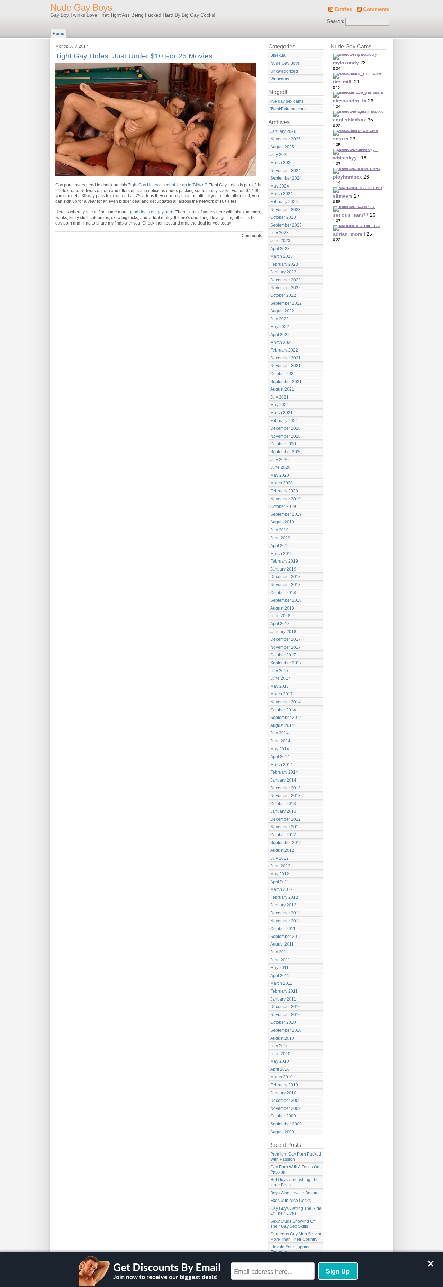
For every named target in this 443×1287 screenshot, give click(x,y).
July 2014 (279, 733)
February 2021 (284, 420)
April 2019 (280, 545)
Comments (376, 9)
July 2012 (279, 858)
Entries (343, 9)
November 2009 (285, 1108)
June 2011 (280, 960)
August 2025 (282, 147)
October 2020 (283, 443)
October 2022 (283, 295)
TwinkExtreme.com (288, 109)
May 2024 (279, 186)
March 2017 (281, 694)
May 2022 (279, 326)
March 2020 (281, 483)
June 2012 (280, 866)
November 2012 (285, 826)
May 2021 (279, 404)
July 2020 (279, 459)
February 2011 (284, 991)
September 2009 (286, 1124)
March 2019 (281, 553)
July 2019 (279, 530)
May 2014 (279, 749)
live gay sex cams (287, 101)
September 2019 (286, 514)
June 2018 (280, 615)
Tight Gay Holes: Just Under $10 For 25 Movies (134, 56)
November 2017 (285, 647)
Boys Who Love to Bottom (294, 1192)
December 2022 (285, 279)
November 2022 (285, 287)
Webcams (279, 78)
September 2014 (286, 717)
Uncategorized (284, 71)
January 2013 (283, 811)
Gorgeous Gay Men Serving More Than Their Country (296, 1237)
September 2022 (286, 303)
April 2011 (279, 975)
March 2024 (281, 193)
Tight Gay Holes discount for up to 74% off (167, 185)
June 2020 (280, 467)
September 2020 (286, 451)
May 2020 (279, 475)
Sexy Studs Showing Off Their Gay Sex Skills (292, 1224)
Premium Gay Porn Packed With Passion (295, 1157)
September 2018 (286, 600)
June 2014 (280, 741)
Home (58, 33)
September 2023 (286, 225)
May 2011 (279, 967)
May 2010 (279, 1061)
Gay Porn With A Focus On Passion (294, 1170)
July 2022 (279, 319)
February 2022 (284, 350)
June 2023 (280, 240)
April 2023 (280, 248)
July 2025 (279, 154)
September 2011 (285, 936)
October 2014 (283, 710)
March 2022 (281, 342)
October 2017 (283, 654)
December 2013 (285, 788)
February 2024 (284, 201)
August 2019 (282, 522)
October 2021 (283, 373)
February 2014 (284, 772)
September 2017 (286, 662)
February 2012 (284, 897)
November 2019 (285, 498)
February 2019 (284, 561)
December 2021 (285, 358)
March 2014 (281, 764)
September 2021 (286, 381)
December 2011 (285, 913)
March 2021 (281, 412)
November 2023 (285, 209)
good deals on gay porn (151, 212)
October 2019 (283, 506)
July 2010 (279, 1045)
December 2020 (285, 428)
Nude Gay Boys (81, 7)
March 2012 (281, 889)
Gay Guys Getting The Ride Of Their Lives (296, 1211)
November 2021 (285, 365)
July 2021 (279, 397)
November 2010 (285, 1014)
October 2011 (283, 928)
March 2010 (281, 1077)
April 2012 (280, 881)
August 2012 (282, 850)
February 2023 (284, 264)
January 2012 (283, 905)
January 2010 (283, 1092)
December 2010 (285, 1006)
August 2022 (282, 311)
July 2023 (279, 232)
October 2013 (283, 803)
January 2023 (283, 272)
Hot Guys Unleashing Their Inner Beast (295, 1182)
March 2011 (281, 983)
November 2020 (285, 436)
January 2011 (283, 999)
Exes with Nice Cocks (290, 1200)
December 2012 (285, 819)
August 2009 (282, 1132)
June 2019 (280, 538)
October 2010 (283, 1022)
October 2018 (283, 592)
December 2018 (285, 576)
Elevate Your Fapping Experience (290, 1249)
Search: (335, 21)
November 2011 (285, 921)
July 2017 (279, 670)
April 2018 (280, 623)
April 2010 (280, 1069)
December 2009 (285, 1100)
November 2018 (285, 584)
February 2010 (284, 1085)
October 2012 (283, 834)
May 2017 (279, 686)
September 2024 (286, 178)
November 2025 (285, 139)
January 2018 (283, 631)
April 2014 (280, 756)
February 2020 (284, 491)
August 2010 (282, 1038)
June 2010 (280, 1053)
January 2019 (283, 569)
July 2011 (279, 952)
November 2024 (285, 170)
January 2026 (283, 131)
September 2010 (286, 1030)
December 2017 (285, 639)
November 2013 (285, 795)
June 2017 (280, 678)
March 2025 (281, 162)
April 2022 (280, 334)
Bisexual (278, 55)
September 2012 (286, 842)
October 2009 (283, 1116)
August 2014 (282, 725)
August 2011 (282, 944)
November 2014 (285, 702)
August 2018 (282, 608)
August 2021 (282, 389)
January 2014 (283, 780)
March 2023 (281, 256)
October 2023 (283, 217)
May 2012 (279, 873)
